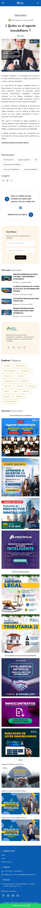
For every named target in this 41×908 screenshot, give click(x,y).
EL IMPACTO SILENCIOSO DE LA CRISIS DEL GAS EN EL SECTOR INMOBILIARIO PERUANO (26, 289)
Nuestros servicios (7, 862)
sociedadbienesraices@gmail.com (26, 874)
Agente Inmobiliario (24, 160)
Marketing (32, 386)
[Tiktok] (19, 347)
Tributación (19, 396)
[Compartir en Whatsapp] (7, 180)
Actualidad (7, 365)
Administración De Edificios (12, 164)
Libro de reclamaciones (10, 891)
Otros (16, 391)
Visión (3, 858)
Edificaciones (25, 381)
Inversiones (20, 386)
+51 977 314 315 (8, 871)
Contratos (21, 376)
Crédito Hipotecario (9, 381)
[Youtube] (24, 347)
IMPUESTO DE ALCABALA (17, 215)
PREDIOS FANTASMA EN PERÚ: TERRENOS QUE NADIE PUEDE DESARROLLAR (23, 311)
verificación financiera (10, 401)
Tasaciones (7, 396)
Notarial (6, 391)
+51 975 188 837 (18, 871)
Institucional (7, 386)
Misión (3, 855)
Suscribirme (20, 257)
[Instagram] (13, 347)
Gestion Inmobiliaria (30, 169)
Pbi (36, 160)
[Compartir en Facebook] (3, 180)
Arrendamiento (8, 160)
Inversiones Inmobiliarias (12, 169)
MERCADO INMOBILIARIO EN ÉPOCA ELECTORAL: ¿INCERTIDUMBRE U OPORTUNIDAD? (25, 277)
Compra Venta (8, 376)
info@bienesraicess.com (10, 874)
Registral (26, 391)
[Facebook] (8, 347)
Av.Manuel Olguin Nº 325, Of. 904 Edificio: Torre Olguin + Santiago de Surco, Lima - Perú (20, 885)
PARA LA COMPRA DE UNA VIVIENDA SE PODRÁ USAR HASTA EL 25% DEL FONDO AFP (23, 199)
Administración (20, 365)
